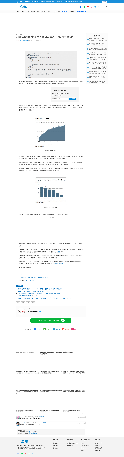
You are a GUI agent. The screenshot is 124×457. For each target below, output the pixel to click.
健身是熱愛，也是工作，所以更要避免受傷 (49, 410)
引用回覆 (40, 416)
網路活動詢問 (98, 448)
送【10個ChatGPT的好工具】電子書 (48, 320)
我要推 (83, 417)
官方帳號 (48, 329)
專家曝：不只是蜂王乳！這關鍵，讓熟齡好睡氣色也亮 (33, 291)
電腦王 (82, 450)
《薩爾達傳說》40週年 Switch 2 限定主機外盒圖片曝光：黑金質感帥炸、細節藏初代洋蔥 (98, 54)
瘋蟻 (59, 252)
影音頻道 (67, 329)
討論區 (54, 12)
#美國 (23, 302)
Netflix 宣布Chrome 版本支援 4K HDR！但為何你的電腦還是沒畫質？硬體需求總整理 (98, 78)
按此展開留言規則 (33, 433)
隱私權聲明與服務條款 (72, 443)
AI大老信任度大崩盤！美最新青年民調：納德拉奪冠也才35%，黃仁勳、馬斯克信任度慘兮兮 (97, 83)
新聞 (18, 12)
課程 (59, 12)
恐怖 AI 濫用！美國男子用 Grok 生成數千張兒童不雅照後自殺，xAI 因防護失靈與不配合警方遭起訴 (27, 392)
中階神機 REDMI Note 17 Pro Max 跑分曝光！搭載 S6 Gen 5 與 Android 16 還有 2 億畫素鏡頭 (98, 73)
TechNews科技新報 (23, 40)
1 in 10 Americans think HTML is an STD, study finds (34, 277)
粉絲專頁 (39, 329)
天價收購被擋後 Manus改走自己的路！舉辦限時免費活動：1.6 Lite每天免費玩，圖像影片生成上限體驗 (98, 59)
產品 (23, 12)
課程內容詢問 (98, 445)
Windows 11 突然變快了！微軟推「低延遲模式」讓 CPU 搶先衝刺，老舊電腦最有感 (98, 50)
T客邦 (82, 443)
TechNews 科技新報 (30, 281)
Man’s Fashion (85, 445)
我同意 (104, 1)
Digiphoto (83, 448)
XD (22, 416)
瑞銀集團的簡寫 (59, 264)
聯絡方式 (55, 448)
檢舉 (43, 416)
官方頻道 (58, 329)
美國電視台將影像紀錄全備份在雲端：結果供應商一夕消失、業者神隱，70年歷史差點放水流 (44, 298)
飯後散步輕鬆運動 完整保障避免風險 (24, 410)
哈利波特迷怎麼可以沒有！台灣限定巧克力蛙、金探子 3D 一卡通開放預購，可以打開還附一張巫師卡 (74, 392)
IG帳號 (75, 329)
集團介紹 (55, 443)
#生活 (33, 302)
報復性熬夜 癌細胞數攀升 (25, 296)
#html (18, 302)
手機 (28, 12)
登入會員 (30, 431)
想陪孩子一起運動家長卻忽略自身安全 (71, 410)
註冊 (106, 6)
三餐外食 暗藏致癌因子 (68, 352)
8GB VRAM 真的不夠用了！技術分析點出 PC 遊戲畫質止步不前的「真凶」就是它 (98, 68)
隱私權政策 (80, 1)
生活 (21, 34)
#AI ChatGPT (64, 12)
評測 (38, 12)
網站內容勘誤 (98, 443)
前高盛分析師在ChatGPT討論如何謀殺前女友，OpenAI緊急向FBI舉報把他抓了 (40, 293)
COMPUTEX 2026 (81, 12)
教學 (41, 12)
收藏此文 (43, 40)
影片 (45, 12)
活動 (49, 12)
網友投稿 (97, 450)
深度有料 (72, 12)
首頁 (17, 34)
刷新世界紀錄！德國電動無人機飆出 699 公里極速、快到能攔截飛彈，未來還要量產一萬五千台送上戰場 (97, 45)
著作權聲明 (70, 445)
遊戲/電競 (32, 12)
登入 (102, 6)
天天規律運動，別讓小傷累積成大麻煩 (25, 352)
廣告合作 (55, 445)
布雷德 (23, 422)
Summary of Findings (26, 274)
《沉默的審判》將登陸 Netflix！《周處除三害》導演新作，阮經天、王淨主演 (40, 289)
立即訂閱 (72, 99)
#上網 (28, 302)
